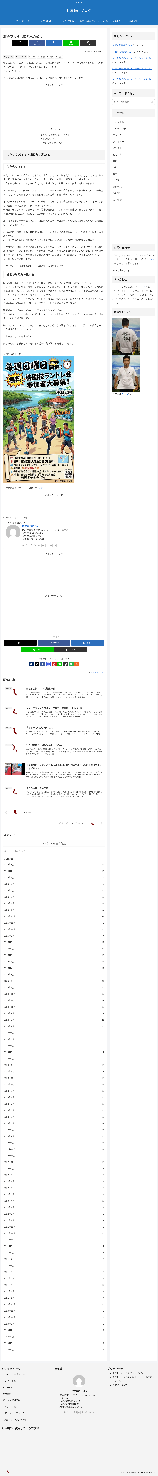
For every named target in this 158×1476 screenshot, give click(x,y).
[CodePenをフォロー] (47, 545)
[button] (88, 43)
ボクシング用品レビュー (14, 1400)
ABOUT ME (8, 1387)
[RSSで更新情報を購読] (55, 545)
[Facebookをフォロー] (31, 545)
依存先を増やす (50, 139)
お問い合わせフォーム (13, 1413)
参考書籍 (6, 1394)
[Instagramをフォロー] (35, 545)
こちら (142, 287)
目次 (50, 129)
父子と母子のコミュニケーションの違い (132, 58)
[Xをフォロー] (27, 545)
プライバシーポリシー (13, 1374)
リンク (40, 487)
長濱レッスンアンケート (14, 1419)
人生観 (33, 57)
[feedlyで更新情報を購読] (51, 545)
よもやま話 (9, 57)
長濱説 (60, 57)
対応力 (51, 57)
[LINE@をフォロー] (43, 545)
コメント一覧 (9, 1407)
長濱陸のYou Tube (121, 1385)
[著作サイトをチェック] (23, 545)
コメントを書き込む (54, 843)
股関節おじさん (30, 526)
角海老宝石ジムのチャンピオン (127, 1373)
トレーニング (22, 57)
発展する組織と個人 (122, 45)
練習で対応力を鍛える (53, 142)
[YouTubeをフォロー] (39, 545)
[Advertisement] (54, 104)
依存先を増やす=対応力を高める (55, 135)
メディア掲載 (9, 1381)
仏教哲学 (42, 57)
